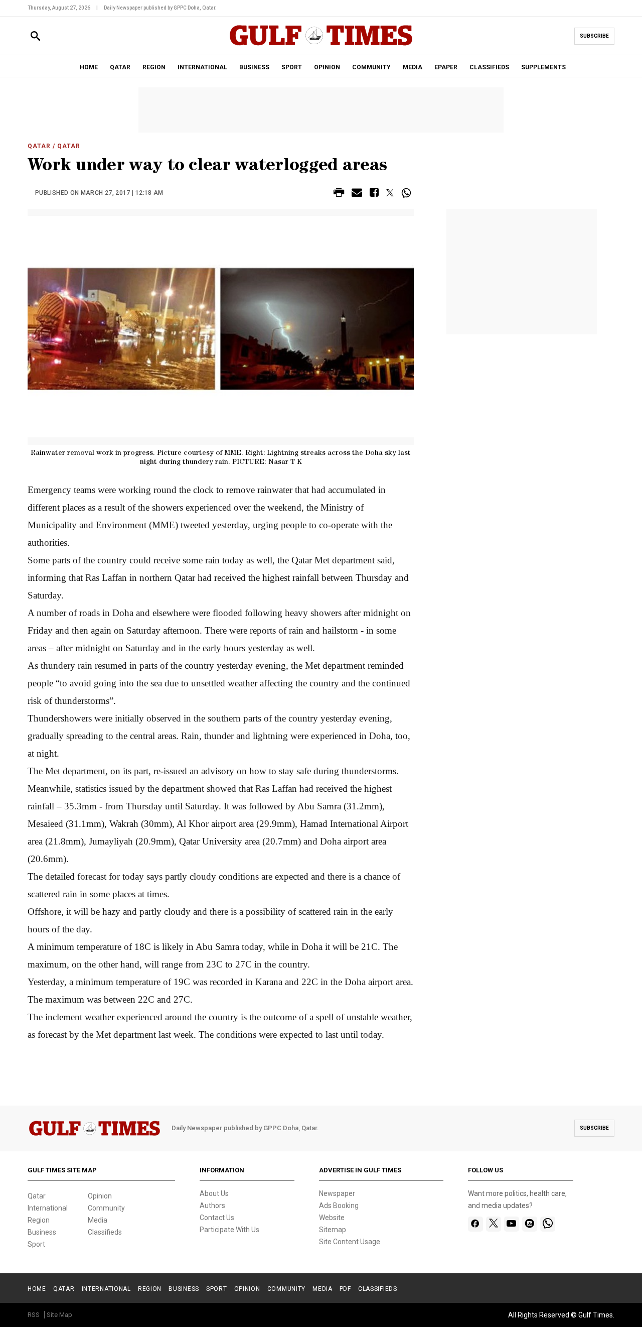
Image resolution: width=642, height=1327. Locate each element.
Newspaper (337, 1193)
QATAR (120, 67)
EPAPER (445, 67)
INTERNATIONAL (202, 67)
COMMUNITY (371, 67)
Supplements (543, 67)
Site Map (59, 1314)
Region (39, 1220)
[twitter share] (390, 192)
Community (106, 1208)
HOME (89, 67)
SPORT (291, 67)
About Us (214, 1193)
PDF (345, 1288)
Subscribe (594, 36)
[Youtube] (511, 1224)
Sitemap (332, 1230)
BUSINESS (254, 67)
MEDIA (412, 67)
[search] (35, 36)
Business (42, 1232)
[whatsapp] (547, 1224)
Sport (36, 1244)
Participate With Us (229, 1230)
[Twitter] (493, 1224)
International (48, 1208)
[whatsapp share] (407, 193)
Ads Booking (339, 1205)
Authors (212, 1205)
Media (97, 1220)
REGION (154, 67)
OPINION (327, 67)
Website (332, 1218)
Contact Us (217, 1218)
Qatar (39, 146)
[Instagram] (529, 1224)
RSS (34, 1314)
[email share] (357, 194)
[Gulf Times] (321, 45)
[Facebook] (475, 1224)
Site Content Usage (349, 1242)
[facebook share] (374, 194)
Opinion (100, 1196)
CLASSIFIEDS (489, 67)
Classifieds (105, 1232)
